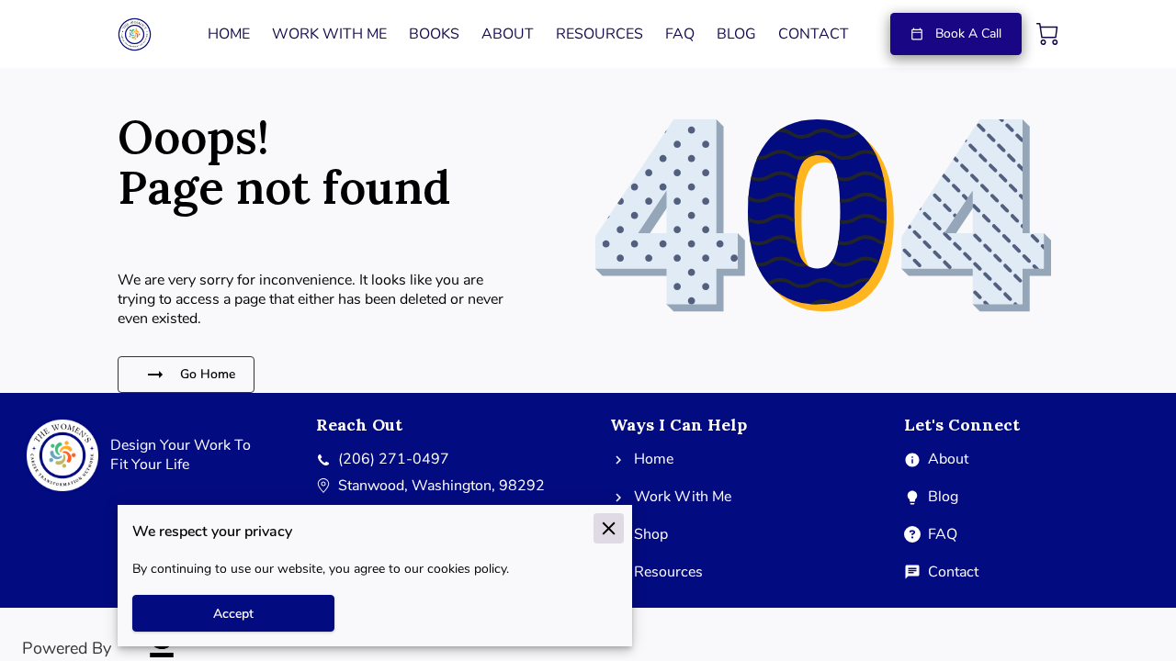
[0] (1047, 34)
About (948, 459)
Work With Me (682, 497)
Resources (668, 572)
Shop (651, 534)
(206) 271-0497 (393, 459)
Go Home (207, 374)
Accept (233, 613)
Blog (943, 497)
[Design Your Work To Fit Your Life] (147, 491)
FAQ (942, 534)
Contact (953, 572)
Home (653, 459)
